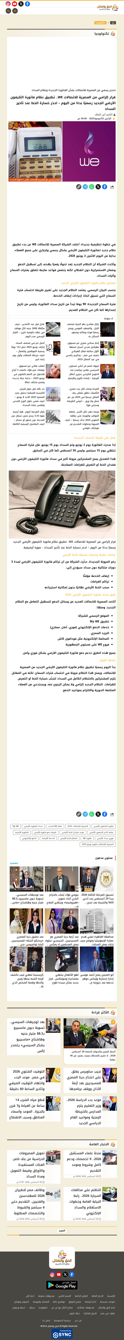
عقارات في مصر (107, 1313)
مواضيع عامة (59, 1302)
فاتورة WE (87, 838)
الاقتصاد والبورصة (41, 1302)
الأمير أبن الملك (104, 114)
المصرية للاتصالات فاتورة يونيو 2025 (98, 844)
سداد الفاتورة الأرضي (33, 826)
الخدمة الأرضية (48, 838)
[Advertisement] (62, 62)
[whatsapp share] (91, 186)
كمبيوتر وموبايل (21, 1302)
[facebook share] (104, 186)
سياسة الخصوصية (62, 1320)
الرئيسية (111, 1296)
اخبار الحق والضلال (106, 1307)
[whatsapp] (78, 186)
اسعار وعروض (18, 1307)
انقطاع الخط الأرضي (68, 838)
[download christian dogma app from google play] (62, 1285)
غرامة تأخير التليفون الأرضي (101, 832)
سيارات (32, 1307)
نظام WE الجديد (55, 826)
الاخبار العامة (97, 1296)
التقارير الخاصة (81, 1296)
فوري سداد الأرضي (105, 838)
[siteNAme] (108, 8)
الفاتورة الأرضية (22, 832)
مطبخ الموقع (75, 1302)
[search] (8, 11)
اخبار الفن (30, 1296)
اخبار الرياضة (90, 1302)
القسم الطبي (64, 1296)
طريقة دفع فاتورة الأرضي (45, 832)
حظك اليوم (75, 1313)
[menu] (15, 11)
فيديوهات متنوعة (46, 1296)
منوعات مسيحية (107, 1302)
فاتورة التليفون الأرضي (104, 826)
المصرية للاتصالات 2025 (77, 826)
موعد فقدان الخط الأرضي (73, 832)
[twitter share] (98, 186)
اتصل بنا (46, 1320)
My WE (16, 826)
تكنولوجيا (100, 22)
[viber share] (85, 186)
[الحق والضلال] (113, 22)
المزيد (62, 1230)
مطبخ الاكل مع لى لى (62, 1307)
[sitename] (62, 1257)
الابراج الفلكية (90, 1313)
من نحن (78, 1320)
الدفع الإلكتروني (29, 838)
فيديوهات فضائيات (85, 1307)
